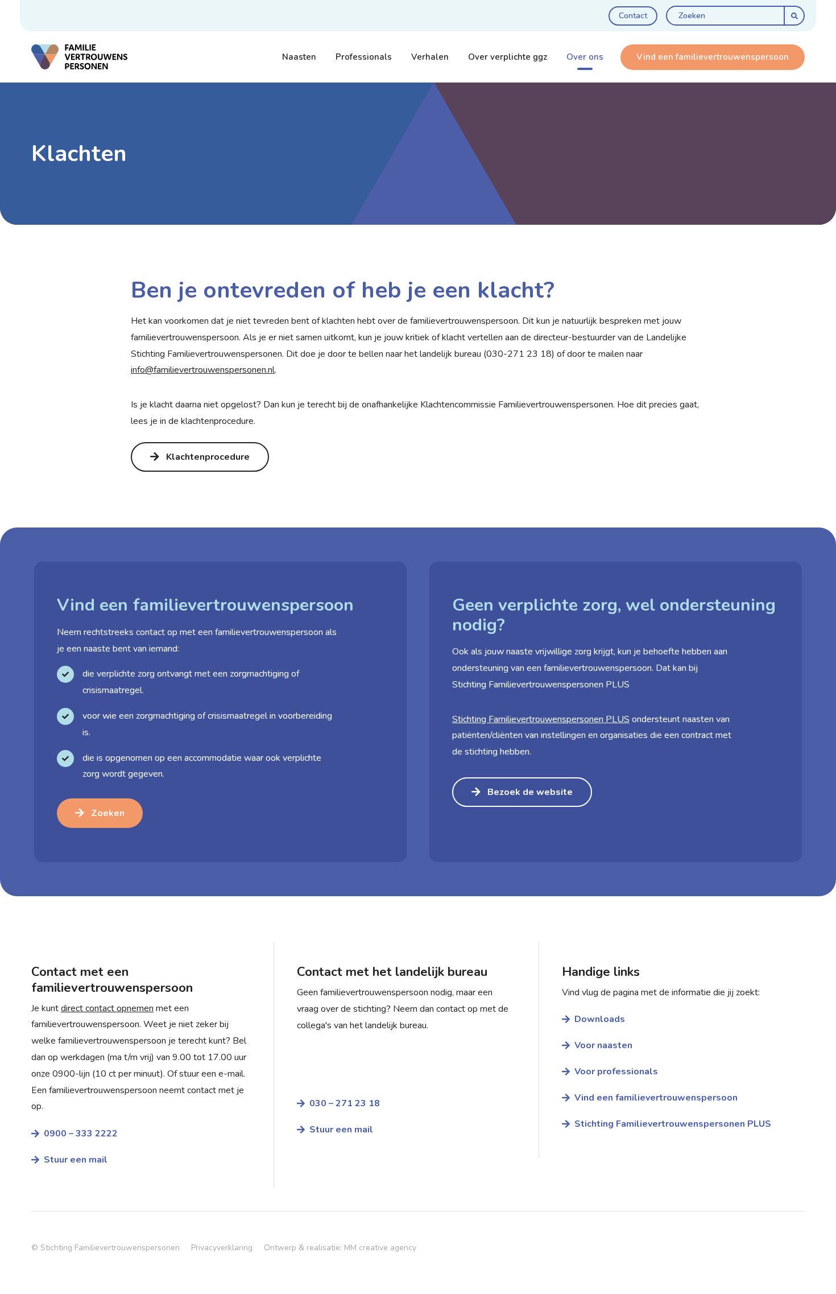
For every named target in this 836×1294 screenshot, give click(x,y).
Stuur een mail (75, 1159)
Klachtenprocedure (208, 457)
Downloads (599, 1019)
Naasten (299, 57)
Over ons (584, 57)
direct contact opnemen (107, 1008)
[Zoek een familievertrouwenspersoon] (220, 712)
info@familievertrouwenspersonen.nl (203, 370)
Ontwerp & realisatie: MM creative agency (340, 1247)
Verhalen (430, 57)
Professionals (364, 57)
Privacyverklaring (222, 1247)
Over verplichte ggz (507, 57)
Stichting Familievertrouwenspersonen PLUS (672, 1124)
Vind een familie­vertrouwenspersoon (656, 1097)
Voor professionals (616, 1071)
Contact (633, 15)
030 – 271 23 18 (344, 1103)
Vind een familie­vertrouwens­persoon (712, 57)
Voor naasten (603, 1045)
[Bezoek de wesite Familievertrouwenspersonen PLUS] (615, 712)
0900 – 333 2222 (82, 1133)
